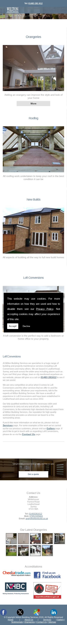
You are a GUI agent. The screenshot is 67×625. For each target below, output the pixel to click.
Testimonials (17, 622)
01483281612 (35, 514)
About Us (29, 619)
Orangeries (33, 37)
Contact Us (41, 622)
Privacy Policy (44, 308)
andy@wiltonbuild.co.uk (37, 518)
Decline (26, 326)
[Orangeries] (33, 92)
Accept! (13, 326)
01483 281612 (49, 377)
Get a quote (33, 474)
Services (47, 619)
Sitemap (52, 622)
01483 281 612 (35, 3)
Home (10, 619)
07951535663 (36, 516)
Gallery (60, 619)
